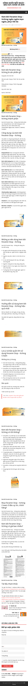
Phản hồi (4, 635)
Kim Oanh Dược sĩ (17, 25)
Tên (3, 646)
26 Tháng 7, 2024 (7, 25)
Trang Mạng (5, 655)
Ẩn (19, 49)
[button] (26, 12)
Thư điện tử (4, 651)
